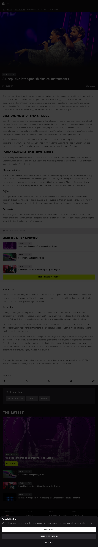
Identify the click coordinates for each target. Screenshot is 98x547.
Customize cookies (49, 536)
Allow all (49, 530)
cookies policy (86, 523)
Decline (49, 543)
